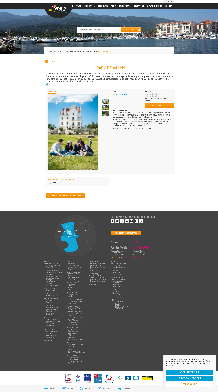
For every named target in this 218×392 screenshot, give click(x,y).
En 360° (88, 389)
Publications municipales (97, 263)
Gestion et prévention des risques (75, 302)
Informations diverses (97, 267)
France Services (71, 356)
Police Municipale (52, 320)
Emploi (70, 335)
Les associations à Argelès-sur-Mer (74, 268)
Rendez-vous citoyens (96, 277)
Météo (52, 389)
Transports (124, 6)
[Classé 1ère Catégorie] (87, 378)
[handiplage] (68, 378)
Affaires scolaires (74, 274)
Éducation (71, 279)
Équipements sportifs (75, 344)
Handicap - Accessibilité (76, 339)
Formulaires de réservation (117, 292)
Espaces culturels (74, 351)
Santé (70, 286)
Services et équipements (116, 271)
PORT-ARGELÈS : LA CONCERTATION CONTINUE (119, 303)
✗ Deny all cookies (190, 378)
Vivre (78, 6)
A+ (172, 2)
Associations (70, 263)
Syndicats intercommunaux (52, 294)
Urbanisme (49, 304)
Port (113, 6)
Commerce (72, 329)
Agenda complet (94, 274)
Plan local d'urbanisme (76, 317)
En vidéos (107, 389)
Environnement (71, 292)
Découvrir (103, 6)
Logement (71, 315)
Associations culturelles (76, 353)
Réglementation (118, 274)
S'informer (89, 6)
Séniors (70, 289)
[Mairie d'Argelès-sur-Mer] (58, 10)
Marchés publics (50, 330)
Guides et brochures (97, 265)
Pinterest (141, 221)
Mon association (73, 265)
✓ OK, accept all (189, 372)
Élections (49, 302)
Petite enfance (73, 277)
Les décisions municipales (50, 282)
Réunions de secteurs (97, 281)
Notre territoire (49, 288)
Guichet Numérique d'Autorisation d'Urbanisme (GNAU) (75, 310)
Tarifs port (116, 295)
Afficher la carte (159, 106)
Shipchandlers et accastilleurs (118, 285)
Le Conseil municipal (51, 263)
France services (73, 358)
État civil (49, 300)
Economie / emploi (72, 327)
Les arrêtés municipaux (54, 276)
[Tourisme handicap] (128, 378)
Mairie (47, 262)
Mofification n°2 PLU (75, 324)
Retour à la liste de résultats (68, 195)
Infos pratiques (116, 265)
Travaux (49, 315)
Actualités (92, 284)
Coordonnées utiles (119, 267)
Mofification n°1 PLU (75, 313)
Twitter (117, 221)
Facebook (112, 221)
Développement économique (74, 332)
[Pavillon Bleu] (136, 378)
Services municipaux (51, 318)
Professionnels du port (118, 279)
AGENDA (168, 6)
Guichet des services (51, 298)
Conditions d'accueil (119, 269)
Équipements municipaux (50, 324)
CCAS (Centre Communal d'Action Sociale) (75, 361)
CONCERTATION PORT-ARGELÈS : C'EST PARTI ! (120, 309)
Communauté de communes (51, 291)
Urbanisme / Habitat (73, 306)
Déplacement (71, 338)
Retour (54, 62)
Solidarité (71, 288)
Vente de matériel (52, 327)
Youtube (122, 221)
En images (52, 91)
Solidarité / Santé (72, 282)
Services (114, 289)
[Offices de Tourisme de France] (78, 378)
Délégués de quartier (96, 275)
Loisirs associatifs (74, 346)
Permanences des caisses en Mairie (52, 308)
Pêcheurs (115, 283)
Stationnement (154, 6)
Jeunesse (71, 275)
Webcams (127, 389)
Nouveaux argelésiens (98, 279)
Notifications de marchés (51, 332)
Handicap (71, 284)
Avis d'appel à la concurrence (51, 312)
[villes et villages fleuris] (147, 378)
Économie (49, 306)
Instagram (131, 221)
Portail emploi (49, 340)
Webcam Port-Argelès (118, 263)
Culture (69, 349)
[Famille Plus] (119, 378)
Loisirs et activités (118, 281)
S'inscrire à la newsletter (126, 233)
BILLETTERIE (139, 6)
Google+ (136, 221)
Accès (70, 389)
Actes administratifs (53, 285)
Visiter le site (116, 257)
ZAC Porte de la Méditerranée (73, 322)
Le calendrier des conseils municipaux (53, 270)
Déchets (71, 298)
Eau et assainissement (76, 300)
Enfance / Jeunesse (73, 272)
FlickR (127, 221)
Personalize (189, 384)
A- (165, 1)
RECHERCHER (129, 30)
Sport (68, 342)
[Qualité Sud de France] (104, 378)
